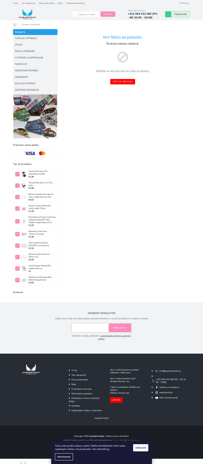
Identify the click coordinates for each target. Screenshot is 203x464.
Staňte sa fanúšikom (169, 387)
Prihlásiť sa (119, 327)
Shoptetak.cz (133, 440)
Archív (116, 400)
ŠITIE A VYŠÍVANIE (25, 51)
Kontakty (76, 405)
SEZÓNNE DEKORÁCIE (27, 89)
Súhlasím (140, 447)
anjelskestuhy (166, 392)
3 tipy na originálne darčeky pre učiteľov (125, 388)
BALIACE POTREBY (25, 83)
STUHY (18, 44)
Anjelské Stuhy (101, 418)
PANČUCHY (21, 64)
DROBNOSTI (21, 77)
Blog (60, 3)
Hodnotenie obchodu (75, 3)
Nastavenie (63, 456)
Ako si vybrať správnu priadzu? (124, 369)
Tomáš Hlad (118, 440)
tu (108, 449)
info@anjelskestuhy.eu (170, 371)
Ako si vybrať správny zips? (123, 378)
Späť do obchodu (123, 81)
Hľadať (108, 14)
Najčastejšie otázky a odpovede (87, 410)
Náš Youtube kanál (168, 397)
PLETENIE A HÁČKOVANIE (29, 57)
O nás (15, 3)
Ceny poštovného (46, 3)
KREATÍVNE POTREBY (26, 70)
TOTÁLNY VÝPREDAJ (26, 38)
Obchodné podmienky (82, 393)
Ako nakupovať (28, 3)
